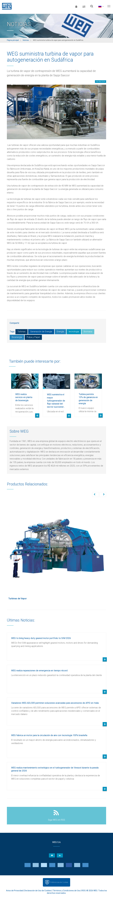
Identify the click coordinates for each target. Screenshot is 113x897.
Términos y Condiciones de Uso (66, 890)
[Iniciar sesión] (76, 6)
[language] (101, 6)
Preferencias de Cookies (59, 882)
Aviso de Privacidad (14, 890)
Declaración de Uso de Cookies (37, 890)
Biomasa (88, 331)
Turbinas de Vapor (17, 598)
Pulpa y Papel (33, 337)
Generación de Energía (41, 331)
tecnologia (74, 331)
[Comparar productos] (84, 6)
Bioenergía (17, 337)
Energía (60, 331)
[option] (25, 393)
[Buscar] (91, 6)
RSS (83, 890)
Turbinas (21, 331)
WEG (6, 6)
